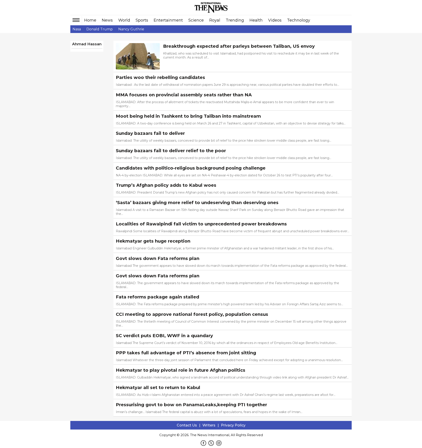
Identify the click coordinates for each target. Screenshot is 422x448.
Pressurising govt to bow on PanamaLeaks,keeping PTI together (191, 404)
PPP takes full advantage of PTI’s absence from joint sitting (186, 352)
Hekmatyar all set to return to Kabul (158, 387)
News (107, 20)
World (124, 20)
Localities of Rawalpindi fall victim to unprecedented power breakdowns (201, 224)
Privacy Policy (233, 425)
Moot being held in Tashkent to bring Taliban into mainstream (188, 116)
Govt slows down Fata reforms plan (157, 258)
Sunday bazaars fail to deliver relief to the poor (171, 150)
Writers (208, 425)
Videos (275, 20)
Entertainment (168, 20)
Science (196, 20)
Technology (298, 20)
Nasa (77, 29)
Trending (235, 20)
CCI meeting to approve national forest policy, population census (192, 314)
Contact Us (187, 425)
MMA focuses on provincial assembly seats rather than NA (184, 94)
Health (256, 20)
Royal (214, 20)
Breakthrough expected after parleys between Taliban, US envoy (239, 46)
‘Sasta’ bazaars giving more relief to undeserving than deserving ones (197, 202)
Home (90, 20)
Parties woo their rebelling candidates (160, 77)
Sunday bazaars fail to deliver (150, 133)
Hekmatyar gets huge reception (153, 241)
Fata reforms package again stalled (158, 297)
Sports (142, 20)
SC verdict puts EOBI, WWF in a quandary (164, 335)
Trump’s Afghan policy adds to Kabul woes (166, 185)
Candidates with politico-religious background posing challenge (191, 168)
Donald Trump (99, 29)
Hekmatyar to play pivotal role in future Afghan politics (180, 370)
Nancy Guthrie (131, 29)
